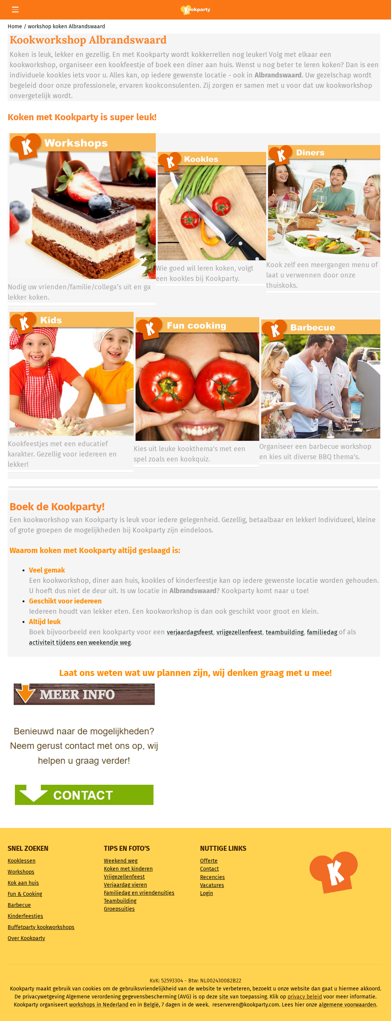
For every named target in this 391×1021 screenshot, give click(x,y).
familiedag (323, 632)
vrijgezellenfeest (239, 632)
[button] (15, 9)
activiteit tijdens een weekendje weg (80, 642)
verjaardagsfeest (190, 632)
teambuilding (285, 632)
